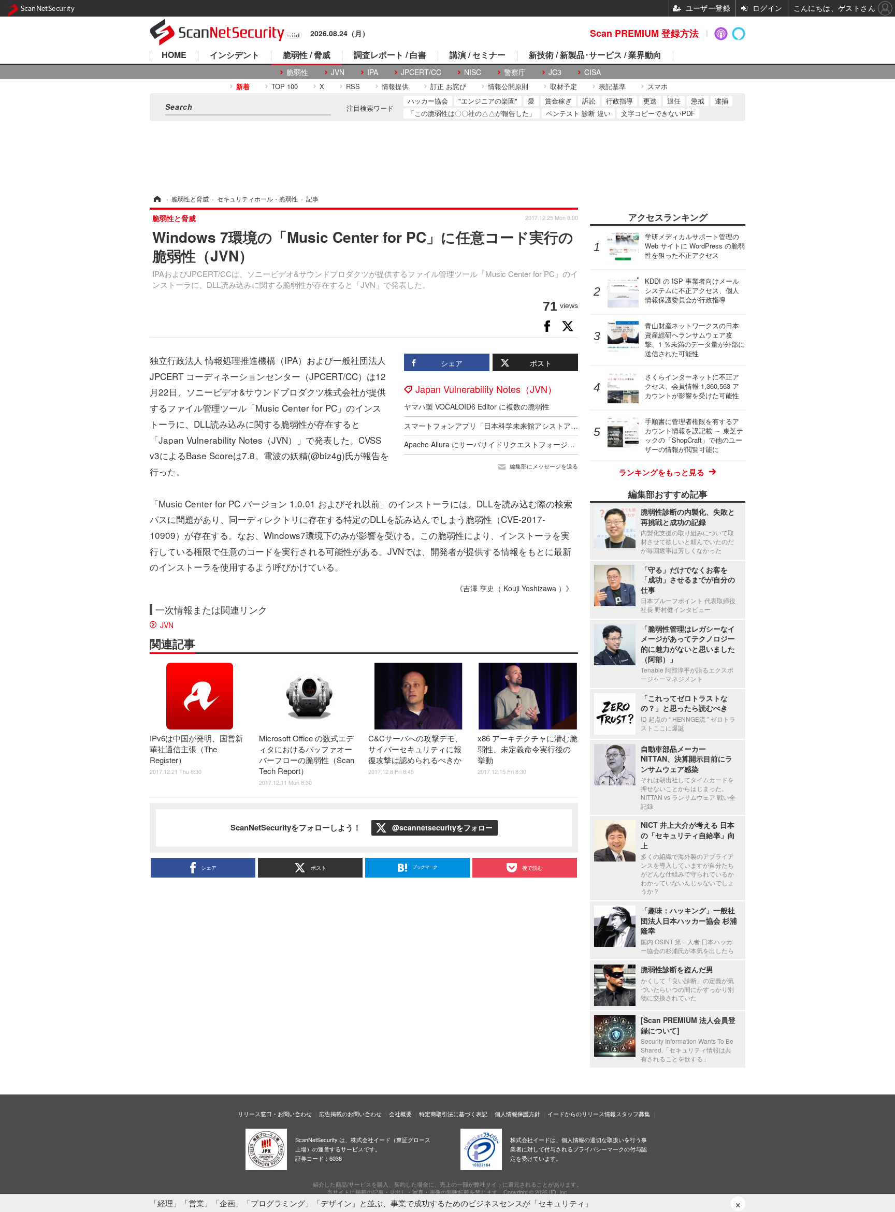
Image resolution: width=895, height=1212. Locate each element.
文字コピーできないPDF (658, 113)
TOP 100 (284, 86)
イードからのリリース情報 (581, 1113)
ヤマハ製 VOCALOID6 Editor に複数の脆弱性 (477, 406)
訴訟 (589, 101)
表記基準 (612, 86)
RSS (353, 86)
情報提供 (395, 86)
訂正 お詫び (448, 86)
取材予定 (563, 86)
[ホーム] (156, 198)
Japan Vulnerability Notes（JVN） (486, 389)
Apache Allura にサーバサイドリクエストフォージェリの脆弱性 (507, 444)
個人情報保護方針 (517, 1113)
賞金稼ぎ (558, 101)
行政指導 (619, 101)
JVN (337, 72)
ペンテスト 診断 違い (578, 113)
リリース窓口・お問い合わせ (275, 1113)
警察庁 (515, 72)
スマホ (657, 86)
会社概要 (400, 1113)
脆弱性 (297, 72)
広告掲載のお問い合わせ (350, 1113)
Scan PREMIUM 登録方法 (644, 33)
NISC (472, 72)
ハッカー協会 (428, 101)
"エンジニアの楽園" (487, 101)
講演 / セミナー (478, 56)
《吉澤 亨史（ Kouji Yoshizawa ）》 (514, 588)
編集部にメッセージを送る (544, 466)
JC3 (554, 72)
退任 (674, 101)
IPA (372, 72)
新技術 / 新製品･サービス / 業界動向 (595, 56)
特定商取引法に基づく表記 (453, 1113)
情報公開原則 (508, 86)
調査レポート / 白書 (390, 56)
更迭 (650, 101)
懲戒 (697, 101)
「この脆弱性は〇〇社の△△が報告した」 (472, 113)
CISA (592, 72)
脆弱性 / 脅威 (306, 56)
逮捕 (721, 101)
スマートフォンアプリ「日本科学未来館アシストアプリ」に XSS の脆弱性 (525, 425)
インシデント (234, 56)
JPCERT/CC (421, 72)
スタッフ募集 (633, 1113)
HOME (174, 56)
